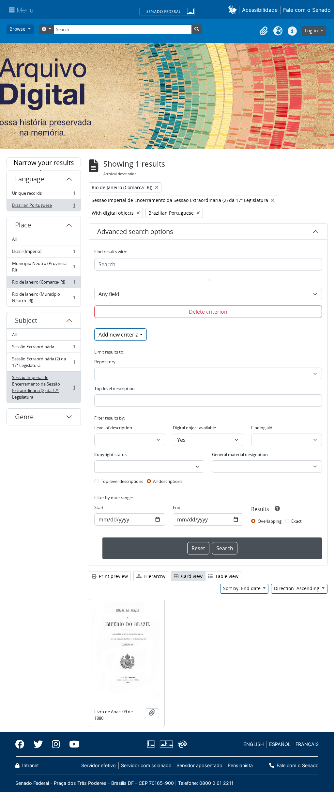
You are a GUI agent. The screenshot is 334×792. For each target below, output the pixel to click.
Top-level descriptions (122, 481)
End (176, 507)
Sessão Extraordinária (43, 348)
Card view (191, 576)
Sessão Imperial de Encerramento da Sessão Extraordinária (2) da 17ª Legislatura (43, 387)
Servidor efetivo (98, 765)
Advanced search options (135, 231)
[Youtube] (72, 744)
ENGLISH (253, 744)
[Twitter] (38, 744)
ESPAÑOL (280, 744)
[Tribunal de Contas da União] (181, 744)
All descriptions (167, 481)
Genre (24, 416)
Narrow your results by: (44, 162)
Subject (26, 320)
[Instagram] (56, 744)
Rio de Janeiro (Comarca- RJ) (43, 283)
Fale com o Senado (307, 10)
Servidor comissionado (146, 765)
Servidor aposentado (199, 765)
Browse (18, 29)
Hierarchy (154, 576)
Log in (312, 30)
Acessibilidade (260, 10)
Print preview (113, 576)
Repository (104, 362)
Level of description (113, 428)
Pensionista (240, 765)
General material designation (240, 454)
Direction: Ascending (297, 588)
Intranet (30, 765)
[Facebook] (22, 744)
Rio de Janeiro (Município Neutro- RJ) (43, 297)
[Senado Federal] (167, 12)
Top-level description (114, 388)
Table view (226, 576)
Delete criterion (208, 311)
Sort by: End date (242, 588)
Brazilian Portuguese (43, 206)
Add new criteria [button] (119, 334)
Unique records (43, 194)
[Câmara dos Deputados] (152, 744)
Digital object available (194, 428)
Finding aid (261, 428)
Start (99, 507)
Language (29, 178)
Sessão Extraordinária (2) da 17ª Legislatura (43, 362)
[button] (233, 9)
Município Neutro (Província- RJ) (43, 266)
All (14, 239)
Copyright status (110, 454)
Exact (296, 521)
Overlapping (269, 521)
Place (23, 225)
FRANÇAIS (307, 744)
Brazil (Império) (43, 252)
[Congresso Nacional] (166, 744)
